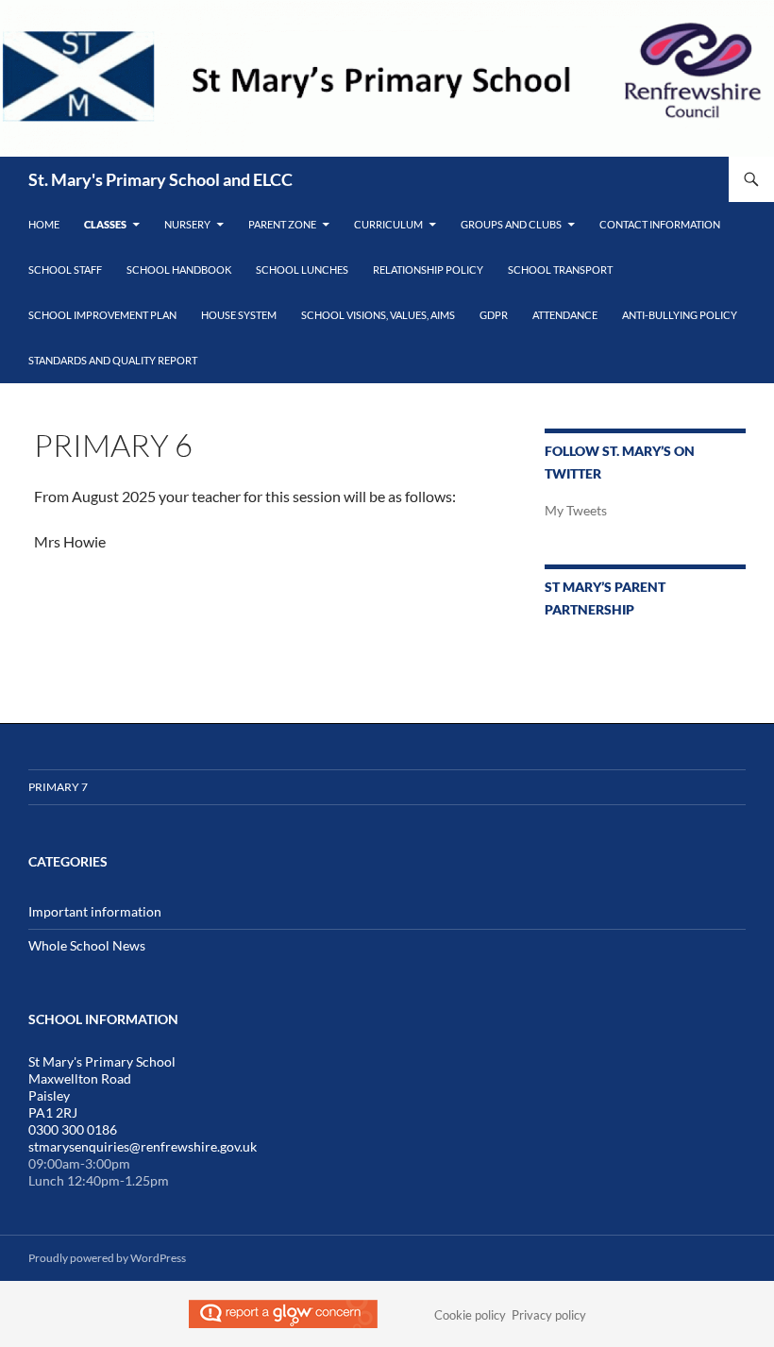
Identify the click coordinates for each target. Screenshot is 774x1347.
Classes (105, 224)
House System (239, 315)
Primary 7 (58, 787)
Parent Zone (282, 224)
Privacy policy (549, 1314)
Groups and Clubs (511, 224)
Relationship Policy (428, 269)
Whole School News (86, 945)
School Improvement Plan (102, 315)
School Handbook (178, 269)
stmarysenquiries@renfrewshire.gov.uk (142, 1146)
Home (43, 224)
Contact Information (659, 224)
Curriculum (388, 224)
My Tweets (576, 510)
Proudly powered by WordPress (107, 1258)
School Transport (560, 269)
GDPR (494, 315)
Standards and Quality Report (112, 360)
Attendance (564, 315)
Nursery (187, 224)
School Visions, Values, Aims (378, 315)
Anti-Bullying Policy (679, 315)
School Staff (65, 269)
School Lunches (302, 269)
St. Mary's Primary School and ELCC (160, 179)
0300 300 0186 (72, 1129)
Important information (94, 911)
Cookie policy (470, 1314)
